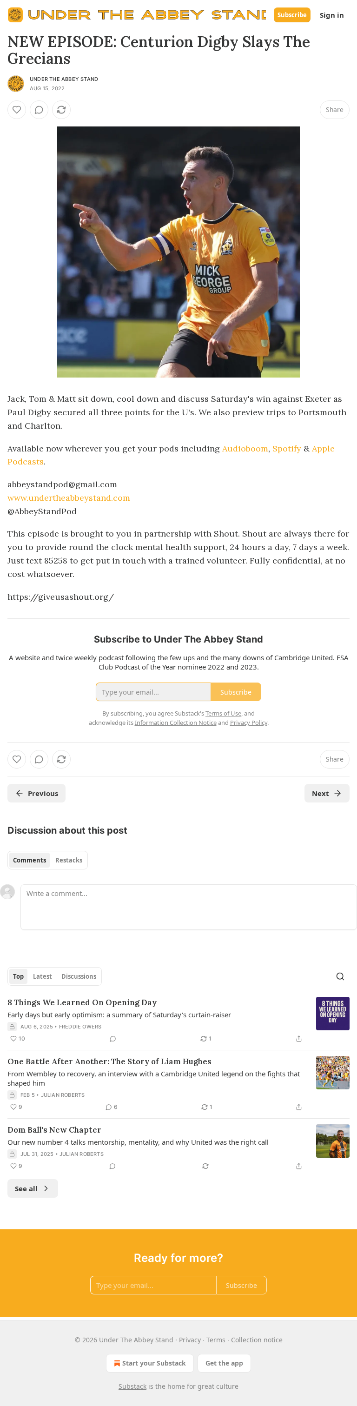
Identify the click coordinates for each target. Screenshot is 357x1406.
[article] (178, 1020)
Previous (43, 793)
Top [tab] (18, 976)
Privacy (190, 1339)
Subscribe (292, 15)
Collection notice (257, 1339)
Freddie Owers (80, 1026)
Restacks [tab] (68, 860)
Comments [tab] (29, 860)
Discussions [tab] (78, 976)
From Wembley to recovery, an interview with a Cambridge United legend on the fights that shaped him (153, 1078)
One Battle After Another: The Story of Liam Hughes (109, 1061)
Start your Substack (154, 1363)
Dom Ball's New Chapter (54, 1130)
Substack (132, 1386)
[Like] (16, 109)
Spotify (286, 448)
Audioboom (245, 448)
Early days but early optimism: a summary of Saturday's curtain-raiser (119, 1014)
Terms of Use (223, 713)
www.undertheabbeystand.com (68, 497)
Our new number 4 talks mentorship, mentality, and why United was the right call (138, 1142)
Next (320, 793)
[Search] (340, 976)
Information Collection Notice (176, 722)
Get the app (224, 1363)
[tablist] (47, 860)
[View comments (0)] (39, 109)
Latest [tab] (42, 976)
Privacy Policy (248, 722)
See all (26, 1188)
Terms (215, 1339)
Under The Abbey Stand (64, 79)
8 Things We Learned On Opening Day (82, 1002)
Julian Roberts (63, 1095)
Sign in (332, 15)
